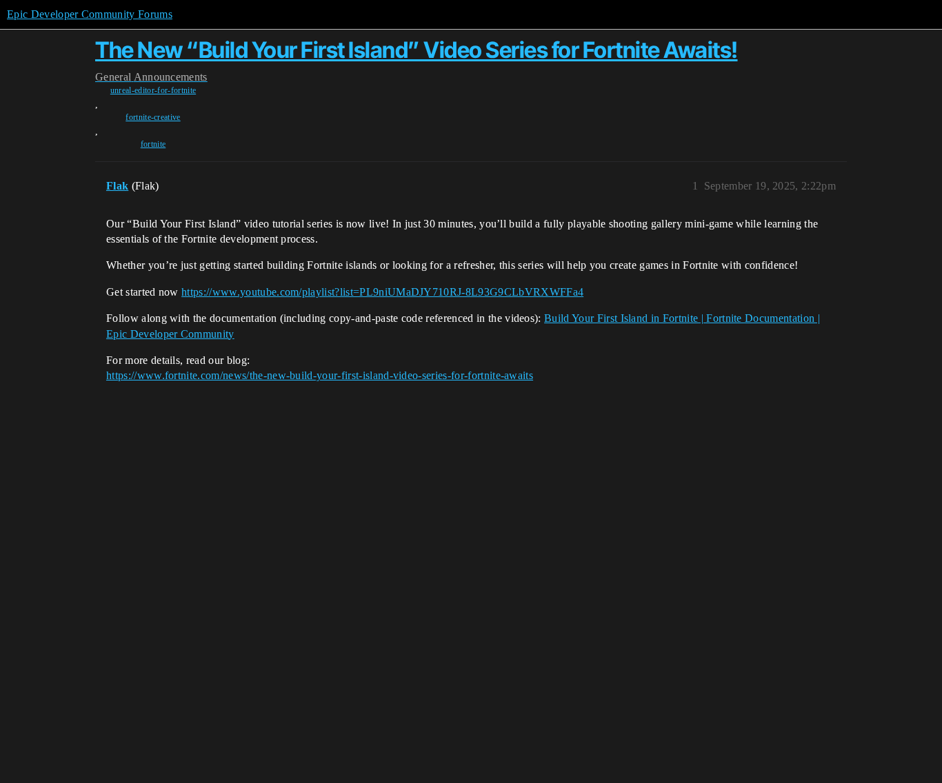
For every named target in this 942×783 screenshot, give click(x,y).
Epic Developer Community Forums (89, 14)
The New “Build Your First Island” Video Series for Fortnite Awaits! (416, 50)
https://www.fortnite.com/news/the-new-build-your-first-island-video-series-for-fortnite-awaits (319, 375)
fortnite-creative (153, 117)
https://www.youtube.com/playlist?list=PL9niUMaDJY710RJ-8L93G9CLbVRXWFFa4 (382, 292)
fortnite (153, 144)
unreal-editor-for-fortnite (153, 90)
